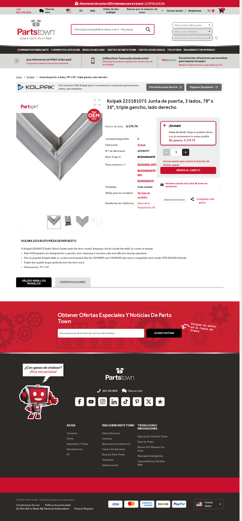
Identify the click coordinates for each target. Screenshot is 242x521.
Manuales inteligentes (150, 456)
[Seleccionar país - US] (69, 11)
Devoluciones (75, 449)
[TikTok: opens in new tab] (125, 401)
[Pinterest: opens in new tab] (137, 401)
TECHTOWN (174, 49)
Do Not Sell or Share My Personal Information (42, 508)
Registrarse (194, 10)
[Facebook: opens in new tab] (79, 401)
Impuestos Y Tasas (77, 443)
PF (68, 454)
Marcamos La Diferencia (116, 443)
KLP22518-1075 (146, 164)
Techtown (108, 459)
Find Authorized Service (163, 87)
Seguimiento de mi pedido (199, 49)
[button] (97, 102)
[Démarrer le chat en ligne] (42, 391)
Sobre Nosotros (111, 433)
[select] (208, 504)
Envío (70, 438)
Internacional (110, 465)
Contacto (72, 433)
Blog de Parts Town (113, 454)
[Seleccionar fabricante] (192, 25)
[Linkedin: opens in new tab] (114, 401)
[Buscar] (216, 38)
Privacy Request (83, 508)
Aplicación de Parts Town (152, 436)
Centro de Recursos (151, 49)
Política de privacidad (58, 505)
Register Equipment (201, 87)
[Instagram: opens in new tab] (102, 401)
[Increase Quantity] (185, 152)
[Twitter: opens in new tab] (148, 401)
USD (92, 10)
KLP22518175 (145, 180)
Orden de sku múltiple (111, 11)
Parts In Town (145, 441)
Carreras (107, 438)
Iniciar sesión (175, 10)
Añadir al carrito (188, 170)
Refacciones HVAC (93, 49)
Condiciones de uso (28, 505)
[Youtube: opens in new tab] (91, 401)
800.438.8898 (23, 12)
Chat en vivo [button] (135, 390)
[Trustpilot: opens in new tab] (160, 401)
